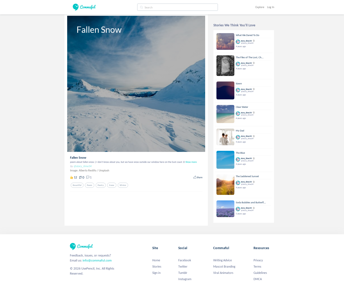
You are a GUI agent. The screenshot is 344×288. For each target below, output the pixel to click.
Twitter (182, 266)
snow (111, 185)
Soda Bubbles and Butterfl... (251, 202)
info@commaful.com (97, 260)
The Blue (240, 152)
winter (123, 185)
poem (89, 185)
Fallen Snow (78, 158)
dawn (239, 83)
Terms (257, 266)
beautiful (77, 185)
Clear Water (242, 107)
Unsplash (104, 170)
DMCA (258, 279)
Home (156, 260)
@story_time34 (82, 166)
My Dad (240, 130)
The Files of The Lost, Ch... (250, 57)
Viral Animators (223, 273)
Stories (156, 266)
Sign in (156, 273)
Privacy (258, 260)
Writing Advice (222, 260)
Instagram (184, 279)
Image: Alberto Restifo (83, 170)
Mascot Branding (224, 266)
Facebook (184, 260)
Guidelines (260, 273)
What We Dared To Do (247, 35)
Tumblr (182, 273)
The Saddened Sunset (247, 176)
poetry (101, 185)
